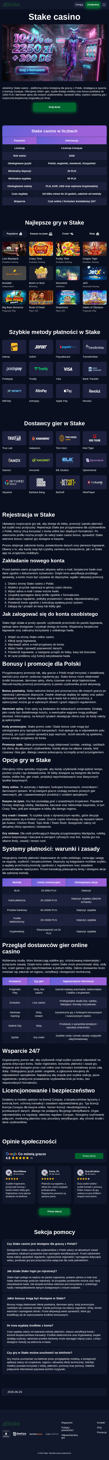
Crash (65, 233)
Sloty (92, 233)
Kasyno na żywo (39, 233)
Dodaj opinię (89, 1156)
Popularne (12, 233)
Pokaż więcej (54, 1211)
